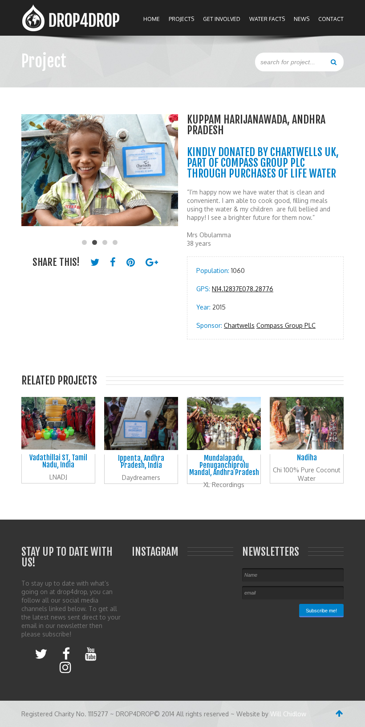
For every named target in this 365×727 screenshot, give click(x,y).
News (301, 19)
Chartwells (239, 325)
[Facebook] (66, 653)
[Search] (333, 61)
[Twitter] (41, 653)
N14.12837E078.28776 (242, 289)
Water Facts (267, 19)
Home (151, 19)
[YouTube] (91, 653)
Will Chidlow (288, 714)
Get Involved (221, 19)
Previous (32, 175)
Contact (331, 19)
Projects (181, 19)
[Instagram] (65, 666)
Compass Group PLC (286, 325)
